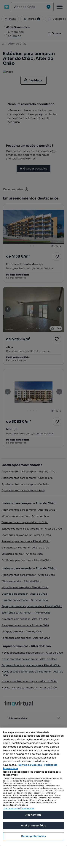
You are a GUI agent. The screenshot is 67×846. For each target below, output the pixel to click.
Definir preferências (33, 836)
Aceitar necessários (33, 825)
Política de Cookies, (30, 764)
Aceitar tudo (33, 814)
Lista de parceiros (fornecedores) (18, 808)
